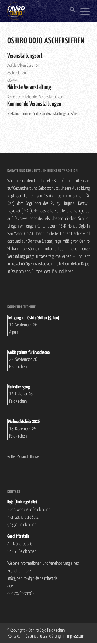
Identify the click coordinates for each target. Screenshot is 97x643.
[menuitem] (69, 11)
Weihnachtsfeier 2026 (24, 421)
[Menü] (82, 11)
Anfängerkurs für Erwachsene (29, 352)
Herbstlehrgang (19, 387)
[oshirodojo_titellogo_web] (40, 11)
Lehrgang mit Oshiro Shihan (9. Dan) (33, 318)
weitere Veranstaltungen (23, 457)
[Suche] (69, 11)
